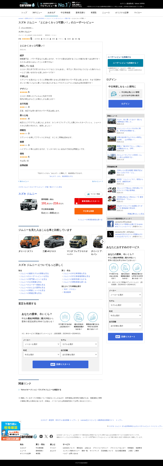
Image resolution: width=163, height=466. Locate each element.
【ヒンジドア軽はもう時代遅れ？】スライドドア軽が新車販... (130, 190)
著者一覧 (85, 451)
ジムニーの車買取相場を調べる (91, 220)
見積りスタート (63, 364)
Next (102, 241)
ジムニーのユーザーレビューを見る (34, 276)
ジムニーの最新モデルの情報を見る (34, 273)
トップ (24, 12)
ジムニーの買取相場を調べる (74, 282)
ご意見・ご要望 (133, 451)
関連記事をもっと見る (136, 214)
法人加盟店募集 (120, 451)
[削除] (20, 421)
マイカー (138, 12)
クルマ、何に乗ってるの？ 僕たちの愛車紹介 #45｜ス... (129, 122)
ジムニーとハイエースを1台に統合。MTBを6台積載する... (129, 130)
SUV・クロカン (70, 289)
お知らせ (88, 448)
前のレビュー (24, 181)
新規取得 (130, 3)
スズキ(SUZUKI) (39, 18)
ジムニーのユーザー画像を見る (32, 285)
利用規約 (131, 448)
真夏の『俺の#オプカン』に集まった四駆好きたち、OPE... (129, 148)
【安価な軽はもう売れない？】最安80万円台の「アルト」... (130, 199)
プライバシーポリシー (100, 448)
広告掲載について (107, 451)
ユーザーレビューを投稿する (124, 63)
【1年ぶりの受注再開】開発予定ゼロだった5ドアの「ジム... (129, 172)
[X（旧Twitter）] (46, 436)
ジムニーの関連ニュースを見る (32, 290)
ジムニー (48, 18)
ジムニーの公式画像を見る (31, 282)
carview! (20, 18)
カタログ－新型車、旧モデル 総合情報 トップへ (58, 420)
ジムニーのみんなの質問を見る (32, 288)
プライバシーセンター (118, 448)
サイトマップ (94, 451)
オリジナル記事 (122, 12)
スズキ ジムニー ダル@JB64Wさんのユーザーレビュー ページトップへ (135, 426)
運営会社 (80, 448)
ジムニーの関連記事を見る (31, 293)
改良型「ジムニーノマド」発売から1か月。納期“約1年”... (130, 181)
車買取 (94, 12)
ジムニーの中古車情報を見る (74, 273)
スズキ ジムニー (27, 193)
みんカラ (53, 451)
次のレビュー (96, 181)
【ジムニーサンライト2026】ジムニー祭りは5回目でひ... (129, 157)
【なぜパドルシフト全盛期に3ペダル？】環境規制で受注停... (129, 208)
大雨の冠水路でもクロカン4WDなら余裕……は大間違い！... (129, 139)
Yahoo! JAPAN (139, 3)
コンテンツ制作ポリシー (71, 451)
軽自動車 (67, 292)
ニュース (106, 12)
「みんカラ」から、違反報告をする (60, 176)
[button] (94, 194)
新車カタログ (29, 18)
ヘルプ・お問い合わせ (70, 453)
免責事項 (139, 448)
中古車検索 (65, 12)
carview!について (69, 448)
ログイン (123, 3)
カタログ (51, 12)
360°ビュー (37, 12)
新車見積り (80, 12)
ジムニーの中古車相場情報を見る (76, 276)
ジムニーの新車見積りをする (74, 279)
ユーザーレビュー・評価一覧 (61, 18)
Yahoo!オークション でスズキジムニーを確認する (41, 390)
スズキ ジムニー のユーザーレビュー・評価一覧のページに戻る (40, 187)
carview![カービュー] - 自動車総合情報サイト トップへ (101, 420)
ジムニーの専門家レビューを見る (33, 279)
